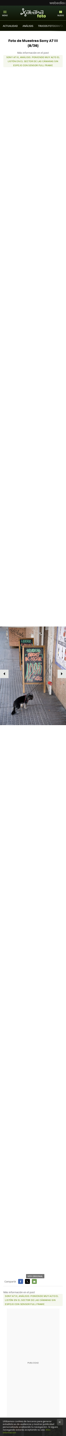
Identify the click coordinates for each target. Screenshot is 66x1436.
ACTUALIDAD (10, 26)
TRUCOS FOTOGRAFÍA (50, 26)
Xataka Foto (33, 12)
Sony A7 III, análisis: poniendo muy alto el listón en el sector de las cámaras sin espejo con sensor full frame (33, 61)
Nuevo (60, 15)
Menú (5, 15)
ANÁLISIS (28, 26)
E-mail (34, 1281)
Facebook (20, 1281)
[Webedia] (57, 3)
